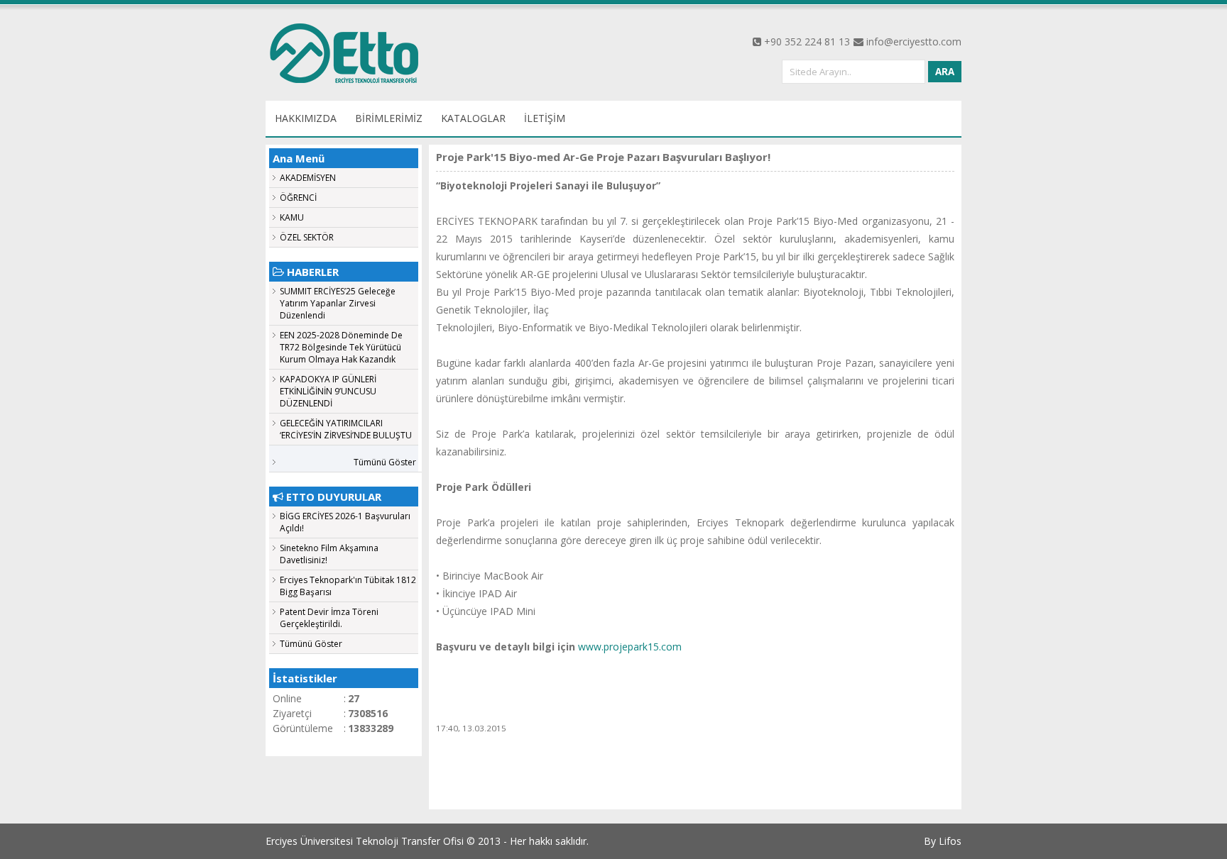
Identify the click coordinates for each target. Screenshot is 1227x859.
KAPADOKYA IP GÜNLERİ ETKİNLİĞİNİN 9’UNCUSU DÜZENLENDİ (328, 391)
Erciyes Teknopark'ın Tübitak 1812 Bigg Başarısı (348, 586)
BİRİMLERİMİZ (388, 118)
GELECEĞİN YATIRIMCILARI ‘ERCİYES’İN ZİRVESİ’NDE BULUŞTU (346, 429)
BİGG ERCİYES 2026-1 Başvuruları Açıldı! (345, 522)
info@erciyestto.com (913, 41)
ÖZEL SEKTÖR (307, 237)
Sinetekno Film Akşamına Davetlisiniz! (329, 554)
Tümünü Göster (385, 462)
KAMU (292, 217)
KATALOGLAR (473, 118)
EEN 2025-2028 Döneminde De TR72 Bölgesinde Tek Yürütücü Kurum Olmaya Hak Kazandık (341, 347)
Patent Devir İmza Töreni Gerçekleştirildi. (329, 618)
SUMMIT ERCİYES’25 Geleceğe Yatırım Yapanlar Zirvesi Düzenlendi (338, 303)
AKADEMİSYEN (308, 178)
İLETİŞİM (544, 118)
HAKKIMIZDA (306, 118)
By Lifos (942, 841)
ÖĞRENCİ (298, 198)
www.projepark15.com (630, 646)
